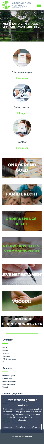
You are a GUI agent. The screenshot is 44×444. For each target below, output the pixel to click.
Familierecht (7, 378)
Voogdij (5, 387)
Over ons (5, 353)
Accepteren (20, 427)
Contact (5, 362)
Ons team (6, 356)
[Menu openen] (39, 5)
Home (4, 347)
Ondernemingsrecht (9, 381)
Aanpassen (7, 427)
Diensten (5, 350)
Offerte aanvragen (9, 359)
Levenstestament (8, 384)
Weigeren (35, 427)
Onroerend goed (8, 375)
